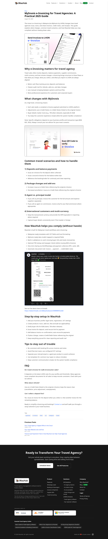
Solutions (62, 3)
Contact (91, 3)
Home (48, 3)
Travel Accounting (52, 495)
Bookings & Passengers (53, 487)
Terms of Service (85, 496)
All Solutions (67, 482)
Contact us (58, 404)
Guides (70, 3)
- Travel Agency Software (69, 499)
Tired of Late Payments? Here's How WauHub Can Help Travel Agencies (46, 434)
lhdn (41, 415)
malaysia (51, 415)
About (77, 3)
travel (57, 415)
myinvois (28, 415)
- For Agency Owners (68, 485)
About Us (82, 487)
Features (54, 3)
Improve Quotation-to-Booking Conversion (26, 527)
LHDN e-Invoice (68, 497)
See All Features (62, 466)
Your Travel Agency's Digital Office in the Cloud (38, 425)
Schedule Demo (45, 465)
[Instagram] (93, 534)
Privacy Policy (84, 499)
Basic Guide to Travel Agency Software (25, 524)
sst (45, 415)
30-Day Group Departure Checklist (70, 524)
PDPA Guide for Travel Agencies (72, 527)
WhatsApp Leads (51, 485)
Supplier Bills (50, 492)
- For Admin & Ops (68, 487)
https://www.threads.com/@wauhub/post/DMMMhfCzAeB (44, 311)
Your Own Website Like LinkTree (34, 430)
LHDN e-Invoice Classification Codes (51, 527)
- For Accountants (68, 490)
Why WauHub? (84, 482)
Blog (83, 3)
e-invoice (35, 415)
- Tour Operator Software (70, 502)
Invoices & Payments (52, 490)
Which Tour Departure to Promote (48, 524)
